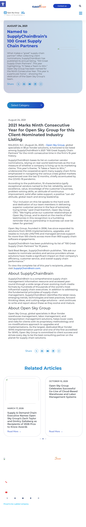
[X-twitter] (18, 84)
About (52, 470)
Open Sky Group (55, 145)
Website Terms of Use (56, 502)
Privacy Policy (53, 509)
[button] (3, 4)
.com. (27, 268)
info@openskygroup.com (19, 492)
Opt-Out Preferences (55, 505)
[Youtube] (29, 84)
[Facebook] (24, 84)
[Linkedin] (35, 84)
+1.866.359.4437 (15, 484)
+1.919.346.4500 (15, 487)
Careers (52, 475)
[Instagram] (41, 84)
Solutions (53, 465)
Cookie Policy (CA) (54, 512)
